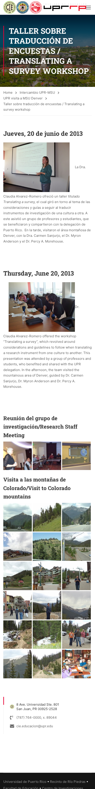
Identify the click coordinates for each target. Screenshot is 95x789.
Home (8, 92)
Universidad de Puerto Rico (24, 782)
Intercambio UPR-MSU (37, 92)
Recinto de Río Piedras (68, 782)
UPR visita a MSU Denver (23, 98)
